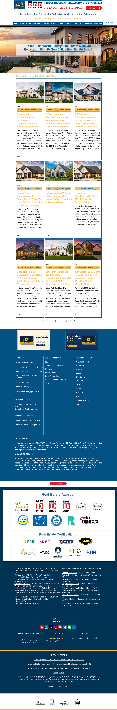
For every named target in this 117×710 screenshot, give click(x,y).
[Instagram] (55, 627)
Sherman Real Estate (23, 592)
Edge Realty (84, 668)
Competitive (74, 668)
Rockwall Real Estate (71, 590)
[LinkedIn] (74, 627)
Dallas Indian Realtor (23, 400)
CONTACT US (57, 634)
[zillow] (46, 627)
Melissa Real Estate (22, 588)
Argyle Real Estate (70, 575)
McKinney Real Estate (23, 579)
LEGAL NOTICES (59, 655)
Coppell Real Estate (70, 584)
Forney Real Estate (70, 603)
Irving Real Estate (69, 579)
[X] (51, 627)
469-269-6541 (50, 8)
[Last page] (74, 321)
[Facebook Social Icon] (65, 627)
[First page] (43, 321)
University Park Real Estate (25, 568)
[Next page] (70, 321)
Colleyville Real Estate (24, 575)
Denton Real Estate (70, 595)
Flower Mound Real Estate (73, 588)
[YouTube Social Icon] (60, 627)
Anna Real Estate (21, 590)
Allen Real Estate (69, 568)
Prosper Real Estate (22, 586)
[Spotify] (69, 627)
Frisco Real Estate (21, 577)
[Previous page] (47, 321)
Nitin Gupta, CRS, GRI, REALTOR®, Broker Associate (73, 2)
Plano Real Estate (69, 573)
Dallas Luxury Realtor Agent (29, 110)
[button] (22, 23)
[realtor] (42, 627)
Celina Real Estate (22, 584)
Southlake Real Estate (23, 570)
